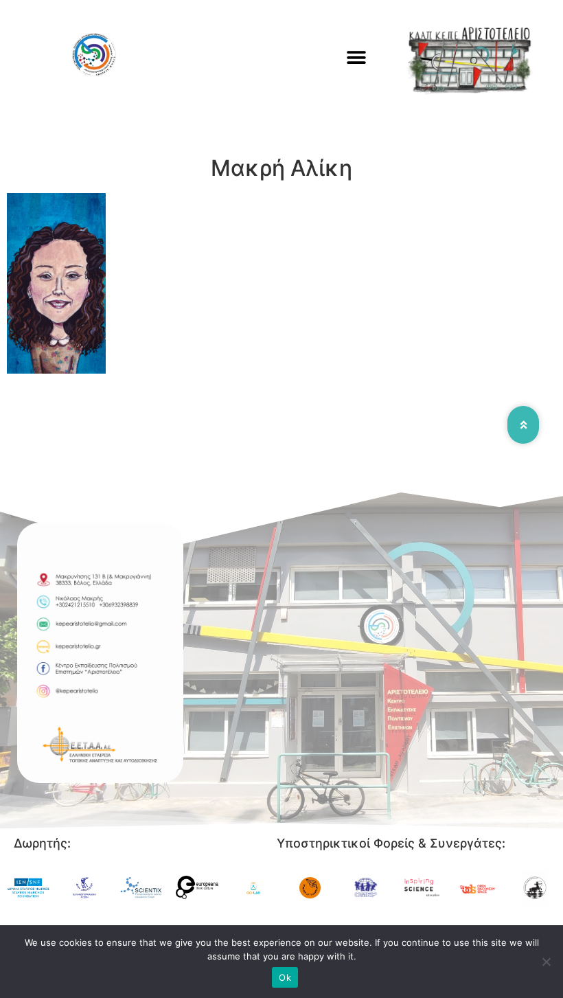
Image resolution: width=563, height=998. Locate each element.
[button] (356, 57)
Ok (285, 977)
